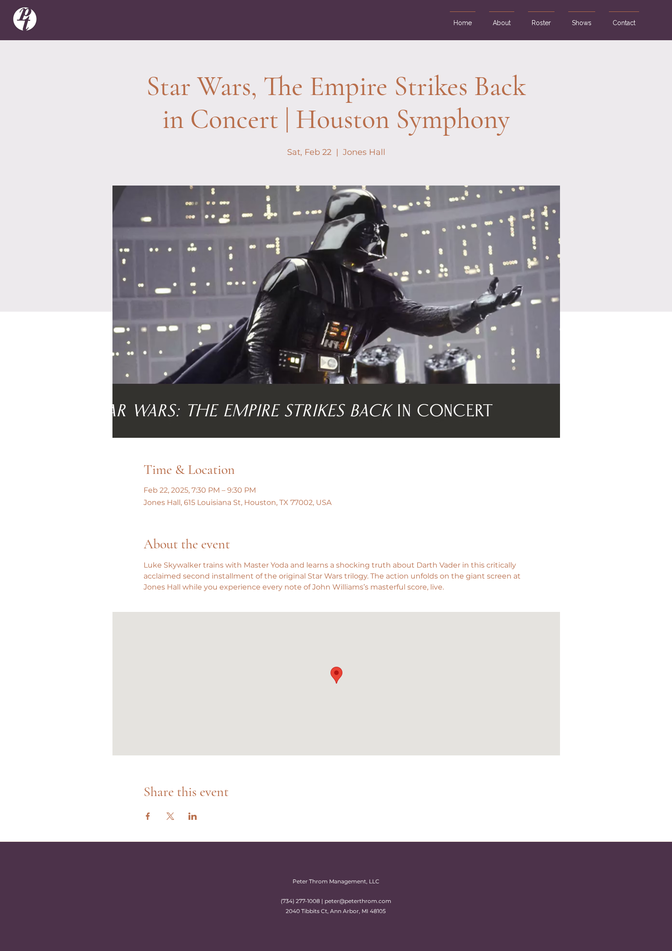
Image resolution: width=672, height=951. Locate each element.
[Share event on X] (170, 816)
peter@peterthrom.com (358, 901)
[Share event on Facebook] (148, 816)
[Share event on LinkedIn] (192, 816)
